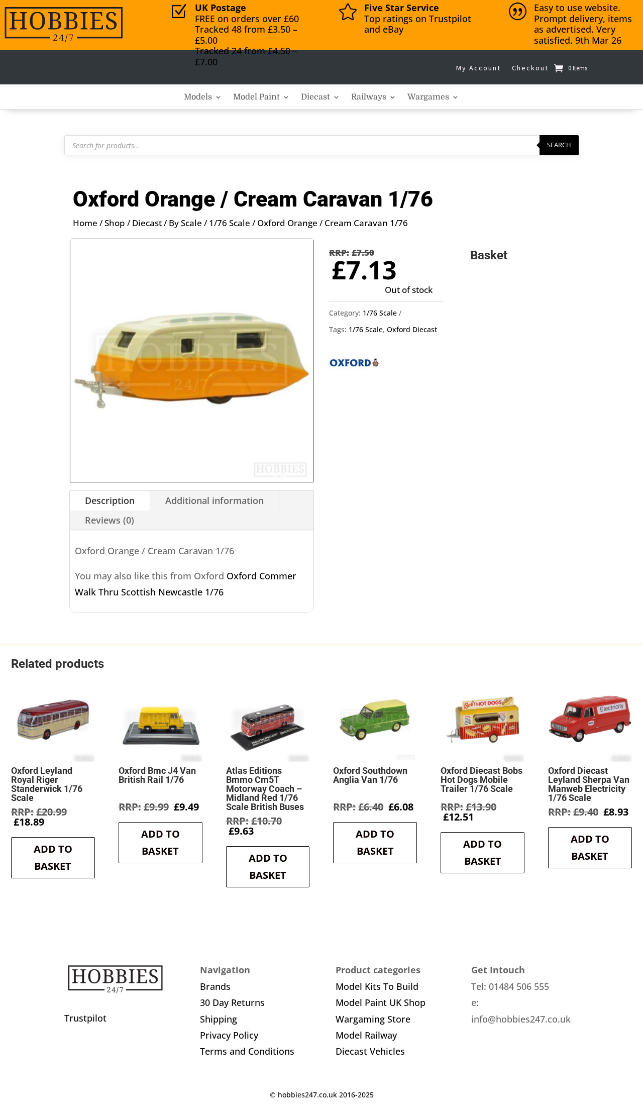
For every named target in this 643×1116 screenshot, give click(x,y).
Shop (114, 223)
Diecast (315, 97)
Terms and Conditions (247, 1051)
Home (85, 223)
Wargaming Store (373, 1019)
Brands (215, 986)
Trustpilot (85, 1018)
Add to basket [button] (53, 857)
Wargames (428, 97)
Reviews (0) (109, 520)
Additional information (214, 500)
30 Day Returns (232, 1002)
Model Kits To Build (377, 986)
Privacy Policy (229, 1035)
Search (559, 144)
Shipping (218, 1019)
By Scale (185, 223)
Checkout (530, 67)
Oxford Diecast (412, 329)
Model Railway (366, 1035)
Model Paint (256, 97)
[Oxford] (354, 365)
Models (198, 97)
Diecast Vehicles (370, 1051)
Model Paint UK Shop (380, 1002)
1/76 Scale (229, 223)
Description (110, 500)
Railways (368, 97)
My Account (478, 67)
